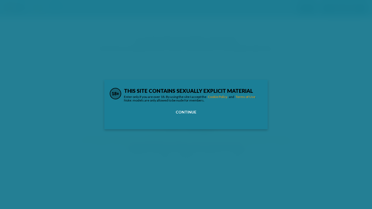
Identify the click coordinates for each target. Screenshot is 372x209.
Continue (186, 112)
